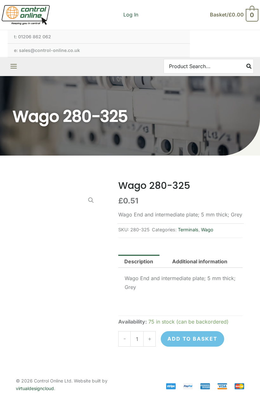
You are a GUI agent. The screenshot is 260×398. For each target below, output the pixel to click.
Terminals (188, 229)
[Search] (249, 66)
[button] (91, 200)
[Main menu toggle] (13, 66)
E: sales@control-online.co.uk (47, 50)
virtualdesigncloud (35, 388)
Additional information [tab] (199, 261)
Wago (207, 229)
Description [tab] (138, 261)
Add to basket (192, 339)
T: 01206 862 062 (32, 36)
